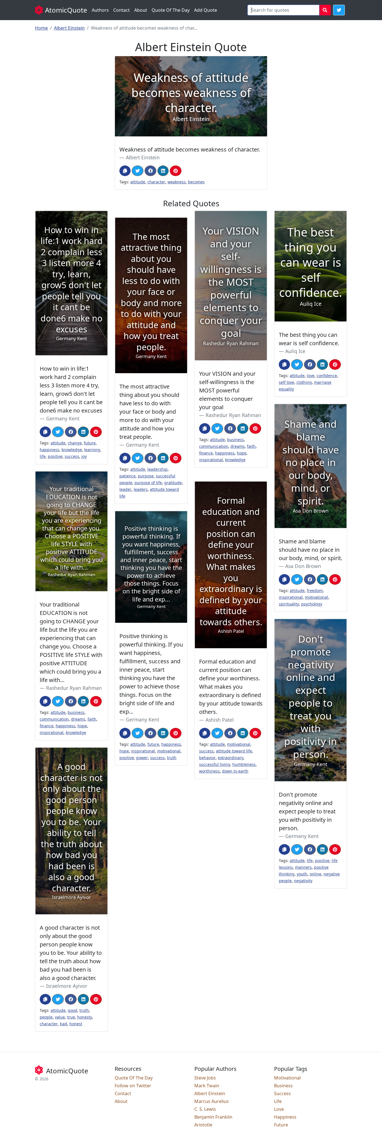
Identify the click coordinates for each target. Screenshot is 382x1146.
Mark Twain (206, 1086)
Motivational (287, 1078)
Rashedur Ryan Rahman (233, 415)
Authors (100, 10)
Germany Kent (62, 418)
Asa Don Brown (303, 566)
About (140, 10)
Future (281, 1125)
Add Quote (205, 10)
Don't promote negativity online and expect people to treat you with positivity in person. (307, 811)
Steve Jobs (205, 1078)
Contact (121, 10)
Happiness (285, 1117)
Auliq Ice (295, 351)
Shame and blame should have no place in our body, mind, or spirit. (310, 550)
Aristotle (203, 1125)
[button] (339, 10)
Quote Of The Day (171, 10)
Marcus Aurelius (211, 1101)
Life (278, 1101)
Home (41, 28)
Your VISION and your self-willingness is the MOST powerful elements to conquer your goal (227, 390)
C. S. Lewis (205, 1109)
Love (279, 1109)
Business (283, 1086)
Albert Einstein (69, 28)
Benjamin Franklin (213, 1117)
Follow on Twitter (133, 1086)
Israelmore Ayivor (66, 985)
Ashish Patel (220, 719)
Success (282, 1093)
